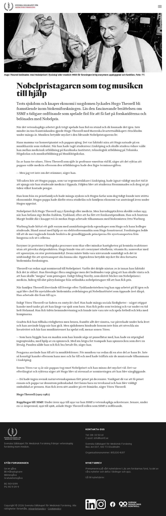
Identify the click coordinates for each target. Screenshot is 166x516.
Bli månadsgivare (13, 472)
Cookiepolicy (54, 509)
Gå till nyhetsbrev (94, 477)
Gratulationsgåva (13, 478)
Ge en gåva (10, 468)
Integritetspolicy (37, 509)
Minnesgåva (10, 475)
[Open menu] (160, 6)
